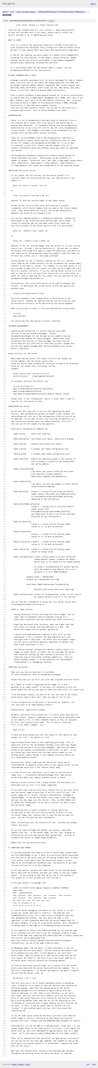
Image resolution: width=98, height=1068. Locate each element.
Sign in (93, 4)
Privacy (21, 1064)
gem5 (5, 11)
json (94, 1064)
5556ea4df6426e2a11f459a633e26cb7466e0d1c (61, 11)
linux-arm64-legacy (26, 11)
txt (88, 1064)
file (51, 21)
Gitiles (14, 1064)
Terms (27, 1064)
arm (12, 11)
